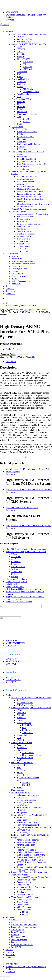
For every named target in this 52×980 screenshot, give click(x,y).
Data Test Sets (23, 885)
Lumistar (15, 934)
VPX (19, 780)
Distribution (22, 820)
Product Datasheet (13, 349)
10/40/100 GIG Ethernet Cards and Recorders (26, 549)
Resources (10, 954)
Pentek (14, 942)
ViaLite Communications (22, 944)
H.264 (25, 912)
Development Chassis (31, 755)
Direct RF (21, 765)
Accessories (22, 745)
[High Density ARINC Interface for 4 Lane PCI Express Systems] (29, 471)
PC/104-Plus (27, 725)
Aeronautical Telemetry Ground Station (34, 877)
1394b (14, 554)
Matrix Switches (24, 890)
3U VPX (21, 700)
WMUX (14, 576)
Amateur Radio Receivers (28, 840)
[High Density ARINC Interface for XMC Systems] (29, 489)
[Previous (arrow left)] (1, 979)
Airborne (21, 817)
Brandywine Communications (24, 927)
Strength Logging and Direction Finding (34, 867)
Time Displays (23, 832)
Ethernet (14, 564)
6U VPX (26, 785)
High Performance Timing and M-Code (34, 827)
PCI (24, 727)
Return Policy (12, 672)
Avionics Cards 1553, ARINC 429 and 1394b (26, 310)
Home (2, 310)
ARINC (3, 312)
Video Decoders (24, 907)
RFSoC (20, 772)
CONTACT (11, 664)
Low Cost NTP (23, 830)
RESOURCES (12, 661)
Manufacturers (12, 917)
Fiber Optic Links (24, 802)
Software (15, 569)
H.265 (25, 914)
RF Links (21, 810)
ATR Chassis (28, 752)
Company (10, 952)
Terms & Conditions (16, 690)
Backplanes (22, 747)
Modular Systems (24, 900)
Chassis (20, 750)
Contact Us (10, 957)
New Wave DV (18, 937)
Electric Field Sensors (26, 800)
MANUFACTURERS (16, 643)
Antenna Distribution (26, 845)
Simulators (21, 892)
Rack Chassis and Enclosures (29, 807)
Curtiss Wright (17, 929)
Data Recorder (12, 584)
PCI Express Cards (25, 702)
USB (13, 574)
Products (9, 695)
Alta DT (14, 919)
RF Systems (22, 812)
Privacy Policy (13, 654)
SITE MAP (11, 682)
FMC (19, 767)
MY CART (11, 677)
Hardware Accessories (26, 850)
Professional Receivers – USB (30, 860)
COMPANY (11, 659)
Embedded (16, 561)
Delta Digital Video (19, 932)
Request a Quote (8, 354)
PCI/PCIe (21, 770)
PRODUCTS (11, 640)
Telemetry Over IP (25, 895)
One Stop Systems (19, 939)
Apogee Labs (17, 922)
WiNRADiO (16, 947)
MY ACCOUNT (13, 679)
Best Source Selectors (26, 880)
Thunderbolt (16, 571)
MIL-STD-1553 (18, 566)
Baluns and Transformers (28, 795)
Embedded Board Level (27, 822)
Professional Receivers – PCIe (30, 857)
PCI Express (27, 730)
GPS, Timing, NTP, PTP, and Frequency (23, 589)
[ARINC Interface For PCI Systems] (22, 507)
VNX (19, 760)
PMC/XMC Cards (25, 705)
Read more (10, 474)
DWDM (20, 797)
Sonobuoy (21, 865)
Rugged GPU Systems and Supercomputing (25, 596)
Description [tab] (11, 361)
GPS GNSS (22, 805)
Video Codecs (23, 904)
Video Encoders (24, 909)
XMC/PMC (27, 732)
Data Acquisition (24, 882)
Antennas (21, 847)
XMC (19, 787)
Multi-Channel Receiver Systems (31, 855)
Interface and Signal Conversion (31, 887)
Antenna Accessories (26, 842)
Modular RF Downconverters (30, 852)
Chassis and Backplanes (16, 579)
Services (9, 949)
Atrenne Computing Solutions (24, 924)
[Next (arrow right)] (4, 979)
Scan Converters (24, 902)
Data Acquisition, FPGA (16, 581)
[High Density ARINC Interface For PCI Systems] (28, 525)
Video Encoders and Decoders (19, 601)
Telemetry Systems (14, 599)
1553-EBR (16, 556)
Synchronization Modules (28, 777)
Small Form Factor (25, 757)
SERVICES (11, 645)
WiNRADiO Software (26, 870)
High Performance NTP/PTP (29, 825)
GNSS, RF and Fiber (15, 586)
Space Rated (22, 775)
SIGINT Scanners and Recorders (31, 862)
